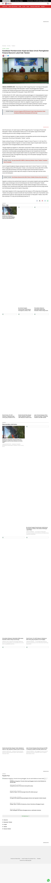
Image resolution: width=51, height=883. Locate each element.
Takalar (7, 48)
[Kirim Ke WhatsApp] (48, 201)
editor (6, 55)
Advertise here (46, 21)
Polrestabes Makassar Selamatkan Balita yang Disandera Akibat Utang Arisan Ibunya (41, 309)
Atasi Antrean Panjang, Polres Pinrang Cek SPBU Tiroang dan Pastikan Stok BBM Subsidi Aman (41, 416)
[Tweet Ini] (40, 201)
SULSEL (3, 48)
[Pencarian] (48, 3)
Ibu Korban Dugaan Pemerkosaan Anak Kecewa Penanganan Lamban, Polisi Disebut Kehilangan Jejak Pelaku (24, 309)
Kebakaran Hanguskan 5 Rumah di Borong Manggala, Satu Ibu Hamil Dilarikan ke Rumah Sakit (8, 217)
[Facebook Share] (37, 201)
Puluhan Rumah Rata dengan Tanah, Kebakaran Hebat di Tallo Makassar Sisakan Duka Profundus (24, 416)
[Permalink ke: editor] (3, 55)
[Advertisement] (25, 32)
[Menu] (3, 3)
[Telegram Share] (45, 201)
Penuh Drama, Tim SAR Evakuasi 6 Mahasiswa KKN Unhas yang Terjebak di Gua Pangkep (8, 416)
